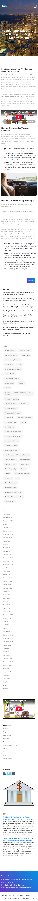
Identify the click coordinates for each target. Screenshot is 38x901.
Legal (5, 748)
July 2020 (6, 648)
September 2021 (8, 615)
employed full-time (10, 160)
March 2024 (7, 548)
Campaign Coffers (24, 350)
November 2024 (8, 534)
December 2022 (8, 584)
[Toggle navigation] (35, 6)
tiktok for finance (10, 487)
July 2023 (6, 568)
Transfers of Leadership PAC (14, 497)
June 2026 (6, 514)
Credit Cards (9, 364)
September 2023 (8, 564)
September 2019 (8, 668)
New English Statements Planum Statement (16, 888)
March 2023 (7, 574)
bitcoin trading (9, 350)
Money (5, 752)
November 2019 (8, 662)
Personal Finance (10, 459)
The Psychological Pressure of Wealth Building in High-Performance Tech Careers (18, 293)
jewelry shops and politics (13, 431)
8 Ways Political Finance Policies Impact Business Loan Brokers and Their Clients (18, 328)
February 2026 (7, 517)
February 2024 (7, 551)
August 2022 (7, 595)
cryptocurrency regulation (13, 369)
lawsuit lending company (13, 436)
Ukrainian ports (9, 501)
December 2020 (8, 635)
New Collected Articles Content (12, 885)
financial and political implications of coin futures (18, 393)
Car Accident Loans (11, 355)
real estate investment (22, 473)
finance (7, 388)
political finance (10, 464)
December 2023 (8, 558)
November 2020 (8, 638)
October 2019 (7, 665)
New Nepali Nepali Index (10, 882)
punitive (7, 473)
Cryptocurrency (8, 732)
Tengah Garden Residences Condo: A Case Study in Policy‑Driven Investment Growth (18, 299)
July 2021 (6, 621)
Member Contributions (11, 450)
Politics (5, 755)
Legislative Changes (11, 445)
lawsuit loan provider (11, 441)
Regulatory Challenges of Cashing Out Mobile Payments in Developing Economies (17, 316)
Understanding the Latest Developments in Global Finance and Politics (18, 322)
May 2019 (6, 682)
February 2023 (7, 578)
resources (8, 478)
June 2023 (6, 571)
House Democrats (10, 422)
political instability (10, 469)
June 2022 (6, 598)
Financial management (12, 399)
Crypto (20, 364)
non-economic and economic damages (17, 455)
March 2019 (6, 688)
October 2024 (7, 537)
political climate (25, 459)
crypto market (9, 374)
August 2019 (7, 672)
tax (17, 478)
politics (23, 469)
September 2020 (8, 641)
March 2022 (6, 605)
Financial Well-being (11, 408)
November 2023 (8, 561)
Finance (5, 742)
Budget (5, 728)
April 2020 (6, 652)
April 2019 (6, 685)
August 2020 (7, 645)
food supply (9, 417)
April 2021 (6, 625)
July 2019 (6, 675)
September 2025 (8, 521)
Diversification (9, 383)
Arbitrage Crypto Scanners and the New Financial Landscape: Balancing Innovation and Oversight (18, 306)
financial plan (24, 403)
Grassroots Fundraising (25, 417)
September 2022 (8, 591)
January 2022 (7, 608)
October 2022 (7, 588)
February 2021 (7, 631)
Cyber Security (7, 735)
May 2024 (6, 544)
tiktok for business (11, 483)
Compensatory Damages (12, 360)
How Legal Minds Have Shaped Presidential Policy (18, 311)
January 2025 (7, 527)
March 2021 (6, 628)
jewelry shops (9, 427)
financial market (10, 403)
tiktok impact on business (13, 492)
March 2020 (7, 655)
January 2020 (7, 658)
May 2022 (6, 601)
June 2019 (6, 678)
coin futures (26, 355)
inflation (23, 422)
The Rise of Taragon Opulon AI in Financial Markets (16, 334)
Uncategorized (7, 758)
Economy (21, 383)
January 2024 (7, 554)
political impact (24, 464)
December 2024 (8, 531)
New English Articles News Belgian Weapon (16, 879)
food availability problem (12, 413)
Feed (6, 814)
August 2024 (7, 541)
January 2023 (7, 581)
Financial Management (10, 745)
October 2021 (7, 611)
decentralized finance (12, 378)
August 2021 (7, 618)
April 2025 (6, 524)
